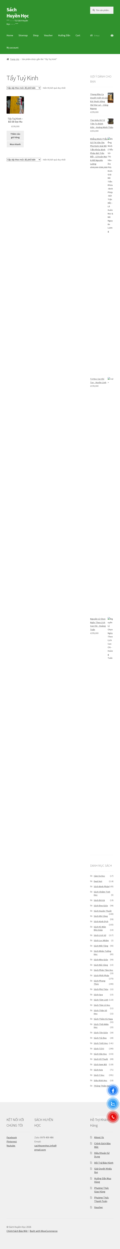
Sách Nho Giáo (101, 959)
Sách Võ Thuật (101, 1059)
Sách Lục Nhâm (101, 940)
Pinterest (12, 1141)
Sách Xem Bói (100, 1064)
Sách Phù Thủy (101, 989)
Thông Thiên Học (102, 1085)
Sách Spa (98, 994)
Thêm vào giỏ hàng (15, 135)
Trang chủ (14, 59)
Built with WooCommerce (44, 1231)
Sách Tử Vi (99, 1048)
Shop (36, 35)
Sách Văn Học (100, 1053)
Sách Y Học (99, 1075)
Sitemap (23, 35)
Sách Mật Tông (101, 945)
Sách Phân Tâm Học (103, 970)
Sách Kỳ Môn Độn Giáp (100, 928)
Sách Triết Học (101, 1043)
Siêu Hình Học (100, 1080)
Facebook (12, 1137)
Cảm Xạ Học (99, 876)
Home (10, 35)
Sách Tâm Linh (101, 999)
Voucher (48, 35)
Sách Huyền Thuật (103, 911)
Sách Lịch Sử (100, 935)
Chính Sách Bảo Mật (17, 1231)
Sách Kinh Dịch (101, 921)
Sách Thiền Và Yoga (103, 1019)
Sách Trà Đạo (100, 1037)
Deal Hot (98, 881)
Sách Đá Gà (99, 900)
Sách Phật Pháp (101, 975)
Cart (78, 35)
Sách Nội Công (101, 965)
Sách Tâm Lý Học (102, 1005)
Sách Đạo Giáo (101, 905)
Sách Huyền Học (18, 12)
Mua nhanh (15, 144)
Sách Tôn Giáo (101, 1032)
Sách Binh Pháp (101, 886)
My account (13, 47)
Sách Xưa (98, 1069)
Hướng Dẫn (64, 35)
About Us (99, 1137)
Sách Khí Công (101, 916)
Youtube (11, 1145)
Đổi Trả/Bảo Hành (103, 1162)
